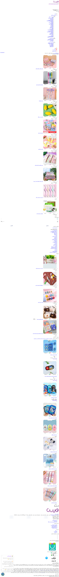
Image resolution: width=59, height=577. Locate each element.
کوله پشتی (51, 25)
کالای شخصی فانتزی (51, 42)
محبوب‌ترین (46, 338)
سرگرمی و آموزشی (50, 29)
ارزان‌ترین (40, 338)
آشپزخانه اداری (52, 38)
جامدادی (52, 32)
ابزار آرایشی (51, 46)
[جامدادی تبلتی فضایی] (50, 396)
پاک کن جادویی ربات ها (54, 354)
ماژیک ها (52, 21)
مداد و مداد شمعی (54, 232)
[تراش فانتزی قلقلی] (50, 433)
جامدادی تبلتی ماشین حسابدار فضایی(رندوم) (51, 376)
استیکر (52, 22)
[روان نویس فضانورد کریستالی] (50, 467)
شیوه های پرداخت (54, 526)
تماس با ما (55, 531)
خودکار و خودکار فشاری (50, 20)
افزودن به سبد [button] (55, 358)
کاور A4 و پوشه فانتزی (50, 31)
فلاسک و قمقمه (51, 36)
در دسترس (35, 338)
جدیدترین (43, 338)
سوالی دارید (54, 49)
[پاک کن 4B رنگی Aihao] (50, 450)
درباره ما (55, 532)
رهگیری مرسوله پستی (54, 525)
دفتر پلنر (55, 237)
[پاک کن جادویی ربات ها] (50, 353)
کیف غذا (52, 24)
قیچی (52, 28)
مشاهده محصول (54, 400)
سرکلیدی (52, 35)
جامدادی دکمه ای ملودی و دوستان (52, 485)
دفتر (56, 235)
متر (56, 249)
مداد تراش (51, 18)
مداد (52, 17)
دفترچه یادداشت (54, 236)
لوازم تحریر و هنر (51, 16)
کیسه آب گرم (51, 45)
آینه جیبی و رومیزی (50, 43)
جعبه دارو (52, 40)
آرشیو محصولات (54, 520)
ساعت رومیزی (51, 34)
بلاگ (55, 48)
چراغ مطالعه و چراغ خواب (53, 252)
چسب (56, 243)
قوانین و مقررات (54, 524)
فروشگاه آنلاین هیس (56, 53)
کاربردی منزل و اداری (50, 39)
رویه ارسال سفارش (54, 527)
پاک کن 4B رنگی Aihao (54, 451)
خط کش (55, 241)
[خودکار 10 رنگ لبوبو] (50, 501)
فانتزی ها (52, 30)
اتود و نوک (51, 19)
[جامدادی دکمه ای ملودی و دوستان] (50, 484)
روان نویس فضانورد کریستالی (53, 468)
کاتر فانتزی (51, 26)
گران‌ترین (38, 338)
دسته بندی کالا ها (53, 15)
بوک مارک (51, 27)
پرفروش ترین (50, 338)
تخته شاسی (51, 33)
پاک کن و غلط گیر (54, 239)
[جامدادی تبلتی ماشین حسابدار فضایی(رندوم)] (50, 374)
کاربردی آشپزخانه (50, 39)
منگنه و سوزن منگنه (54, 246)
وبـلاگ (56, 530)
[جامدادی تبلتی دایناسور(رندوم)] (50, 416)
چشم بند (52, 44)
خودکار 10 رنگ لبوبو (54, 502)
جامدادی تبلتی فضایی (54, 397)
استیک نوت (51, 23)
